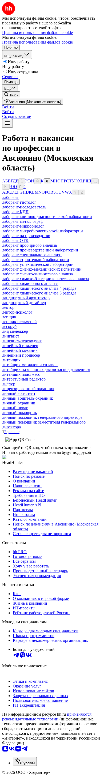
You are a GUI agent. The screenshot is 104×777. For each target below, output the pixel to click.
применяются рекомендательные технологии (46, 716)
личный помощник (19, 412)
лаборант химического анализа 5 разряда (39, 293)
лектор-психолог (17, 312)
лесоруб (9, 326)
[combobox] (25, 761)
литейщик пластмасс (21, 374)
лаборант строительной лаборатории (35, 259)
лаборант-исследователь (24, 207)
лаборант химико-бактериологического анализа (45, 278)
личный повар (15, 407)
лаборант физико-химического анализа (37, 274)
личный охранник (18, 403)
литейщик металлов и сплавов (30, 364)
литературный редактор (24, 379)
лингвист (10, 336)
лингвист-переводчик (22, 341)
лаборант (10, 197)
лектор (8, 307)
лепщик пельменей (19, 321)
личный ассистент (18, 393)
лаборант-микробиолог (23, 226)
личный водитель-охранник (27, 398)
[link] (11, 94)
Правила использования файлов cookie (37, 42)
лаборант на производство (26, 235)
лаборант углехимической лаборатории (38, 264)
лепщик (9, 317)
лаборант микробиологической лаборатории (42, 231)
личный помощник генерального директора (42, 417)
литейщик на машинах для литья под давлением (46, 369)
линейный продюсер (21, 355)
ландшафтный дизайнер (24, 302)
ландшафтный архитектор (26, 298)
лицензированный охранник (28, 388)
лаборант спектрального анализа (32, 255)
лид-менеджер (15, 331)
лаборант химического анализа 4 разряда (39, 288)
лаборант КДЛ (15, 212)
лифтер (8, 384)
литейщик (11, 360)
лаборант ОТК (15, 240)
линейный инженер (20, 345)
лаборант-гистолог (19, 202)
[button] (8, 107)
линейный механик (20, 350)
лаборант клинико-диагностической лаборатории (47, 216)
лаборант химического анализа (30, 283)
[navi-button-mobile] (7, 123)
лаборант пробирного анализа (29, 245)
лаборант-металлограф (22, 221)
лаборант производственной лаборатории (40, 250)
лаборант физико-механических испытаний (42, 269)
